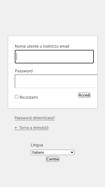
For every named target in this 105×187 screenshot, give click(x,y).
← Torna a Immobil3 (31, 127)
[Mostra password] (84, 80)
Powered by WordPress (52, 17)
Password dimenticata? (35, 118)
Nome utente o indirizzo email (42, 46)
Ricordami (29, 97)
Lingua (37, 144)
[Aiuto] (42, 96)
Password (24, 70)
